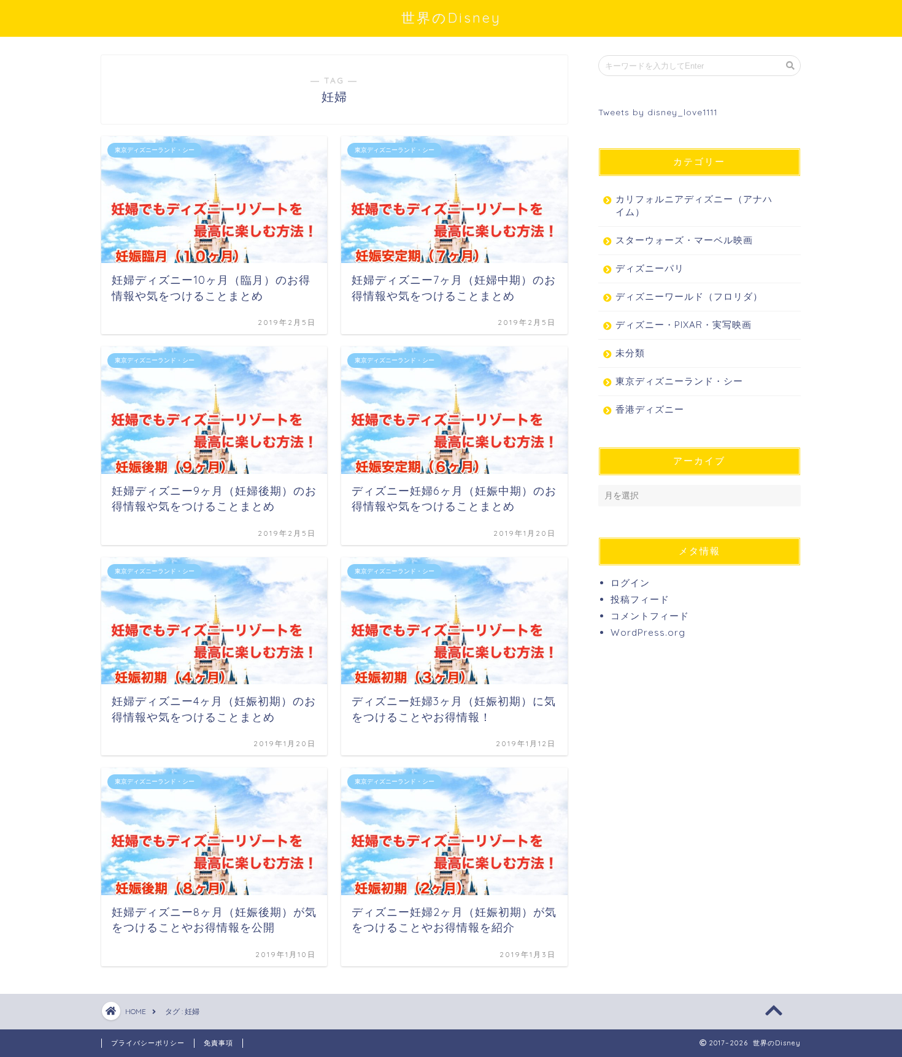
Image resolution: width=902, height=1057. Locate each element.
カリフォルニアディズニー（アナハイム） (694, 205)
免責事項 (218, 1043)
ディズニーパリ (649, 268)
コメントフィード (650, 616)
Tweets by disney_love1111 (657, 112)
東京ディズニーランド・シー (679, 381)
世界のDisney (451, 17)
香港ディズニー (649, 409)
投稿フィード (640, 599)
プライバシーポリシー (148, 1043)
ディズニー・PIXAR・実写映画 (683, 324)
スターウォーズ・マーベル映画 (684, 240)
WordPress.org (648, 632)
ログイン (630, 583)
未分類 (630, 353)
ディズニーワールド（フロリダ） (689, 296)
